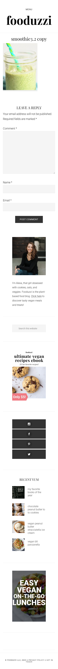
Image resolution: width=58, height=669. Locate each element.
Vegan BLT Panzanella (34, 543)
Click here (36, 296)
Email (7, 200)
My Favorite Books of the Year (34, 492)
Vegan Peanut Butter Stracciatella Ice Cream (36, 528)
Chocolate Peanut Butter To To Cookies (36, 509)
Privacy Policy (36, 660)
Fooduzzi (29, 20)
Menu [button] (29, 9)
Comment (10, 128)
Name (7, 182)
